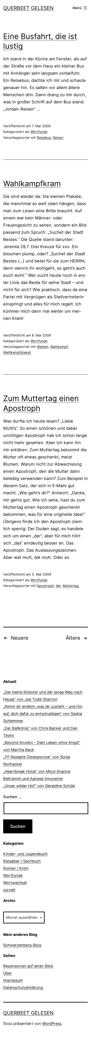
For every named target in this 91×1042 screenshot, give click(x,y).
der (58, 586)
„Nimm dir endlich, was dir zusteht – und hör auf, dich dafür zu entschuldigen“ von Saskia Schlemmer (43, 713)
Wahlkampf (59, 347)
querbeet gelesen (28, 8)
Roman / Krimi (15, 868)
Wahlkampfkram (32, 183)
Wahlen (42, 347)
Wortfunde (38, 132)
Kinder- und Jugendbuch (25, 854)
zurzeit (9, 890)
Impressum (13, 980)
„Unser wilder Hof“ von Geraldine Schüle (39, 786)
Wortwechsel (15, 882)
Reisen (58, 137)
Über (7, 973)
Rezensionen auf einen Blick (28, 966)
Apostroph (45, 586)
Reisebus (44, 137)
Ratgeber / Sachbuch (22, 861)
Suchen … (12, 797)
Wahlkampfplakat (17, 352)
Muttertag (71, 586)
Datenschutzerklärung (23, 987)
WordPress (51, 1023)
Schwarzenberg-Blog (22, 945)
